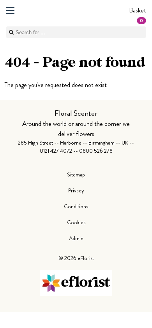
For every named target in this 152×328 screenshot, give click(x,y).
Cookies (76, 222)
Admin (76, 238)
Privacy (76, 190)
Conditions (76, 206)
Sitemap (76, 174)
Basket (137, 15)
